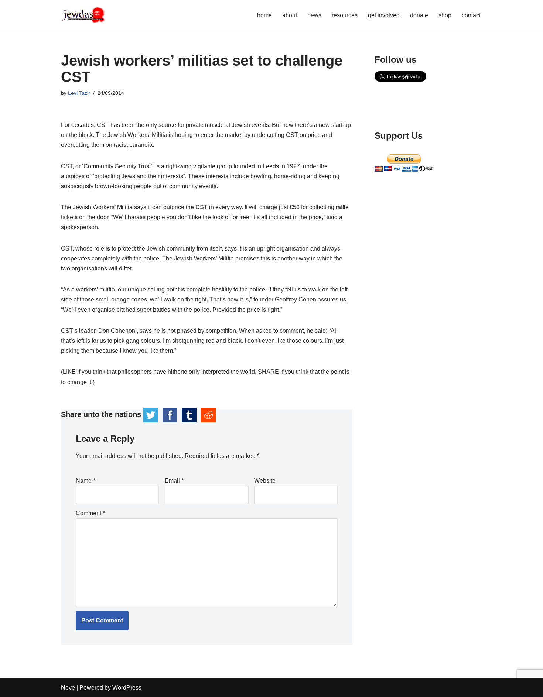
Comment (90, 513)
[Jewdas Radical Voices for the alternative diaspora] (83, 15)
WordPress (126, 687)
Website (265, 480)
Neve (68, 687)
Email (174, 480)
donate (419, 15)
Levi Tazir (79, 93)
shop (444, 15)
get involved (384, 15)
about (289, 15)
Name (85, 480)
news (314, 15)
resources (345, 15)
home (264, 15)
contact (471, 15)
